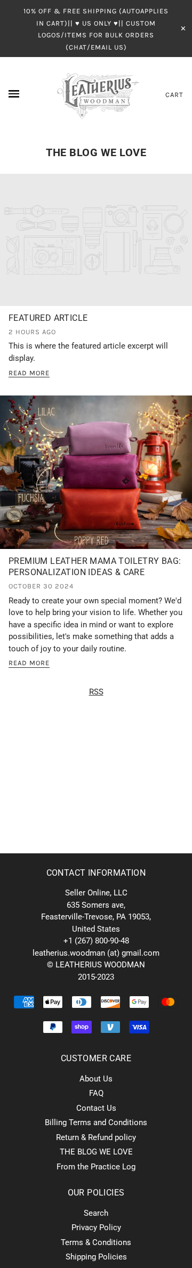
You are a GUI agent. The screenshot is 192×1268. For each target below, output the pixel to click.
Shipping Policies (96, 1257)
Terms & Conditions (96, 1242)
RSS (96, 692)
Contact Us (96, 1108)
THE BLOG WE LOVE (96, 152)
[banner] (96, 94)
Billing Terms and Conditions (96, 1122)
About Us (96, 1079)
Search (96, 1213)
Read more (29, 373)
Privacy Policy (96, 1227)
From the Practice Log (96, 1167)
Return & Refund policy (96, 1137)
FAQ (96, 1093)
